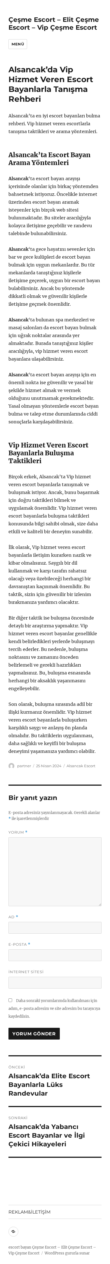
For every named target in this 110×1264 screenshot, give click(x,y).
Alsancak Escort (81, 766)
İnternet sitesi (26, 972)
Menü (18, 44)
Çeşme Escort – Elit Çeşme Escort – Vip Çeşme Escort (53, 23)
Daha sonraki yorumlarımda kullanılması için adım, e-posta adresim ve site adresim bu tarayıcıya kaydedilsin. (54, 1008)
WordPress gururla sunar (67, 1253)
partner (24, 766)
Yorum (18, 832)
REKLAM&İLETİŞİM (29, 1212)
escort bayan (19, 1247)
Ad (13, 917)
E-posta (19, 944)
